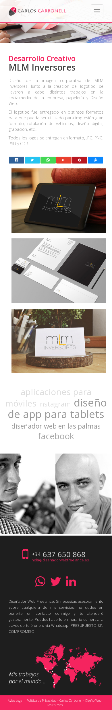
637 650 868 (64, 554)
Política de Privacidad (42, 700)
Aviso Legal (15, 700)
